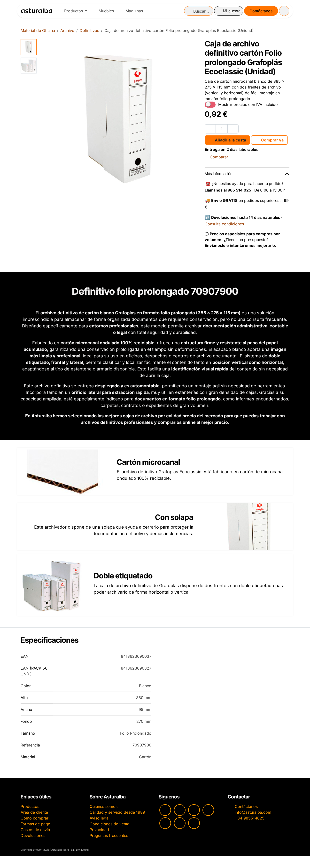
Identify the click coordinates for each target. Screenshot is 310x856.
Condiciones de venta (109, 823)
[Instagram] (180, 810)
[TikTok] (208, 810)
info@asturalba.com (253, 812)
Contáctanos (260, 10)
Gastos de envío (35, 829)
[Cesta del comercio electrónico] (284, 11)
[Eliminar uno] (210, 128)
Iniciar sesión (228, 11)
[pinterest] (165, 823)
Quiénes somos (103, 806)
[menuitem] (75, 11)
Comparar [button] (219, 157)
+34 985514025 (249, 818)
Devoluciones (33, 835)
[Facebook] (194, 810)
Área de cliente (34, 812)
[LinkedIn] (194, 823)
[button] (46, 118)
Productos (30, 806)
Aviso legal (99, 818)
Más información (218, 173)
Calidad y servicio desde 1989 (117, 812)
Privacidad (99, 829)
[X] (180, 823)
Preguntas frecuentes (109, 835)
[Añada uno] (233, 128)
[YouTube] (165, 810)
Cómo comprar (34, 818)
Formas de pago (35, 823)
